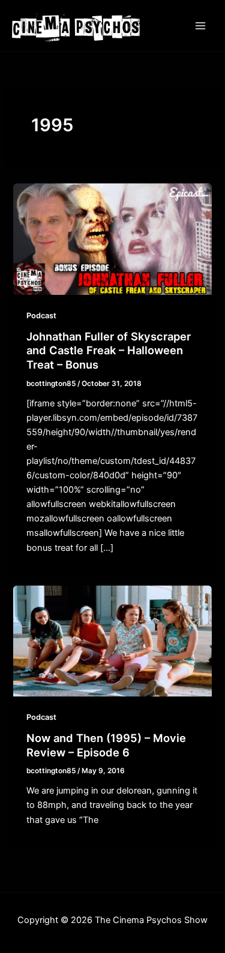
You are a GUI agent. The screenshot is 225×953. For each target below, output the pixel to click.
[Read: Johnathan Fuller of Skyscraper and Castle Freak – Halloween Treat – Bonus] (112, 238)
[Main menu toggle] (200, 25)
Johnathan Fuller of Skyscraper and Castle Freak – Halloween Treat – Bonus (108, 350)
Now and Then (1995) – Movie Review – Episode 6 (106, 745)
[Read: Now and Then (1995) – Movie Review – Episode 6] (112, 640)
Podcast (41, 315)
